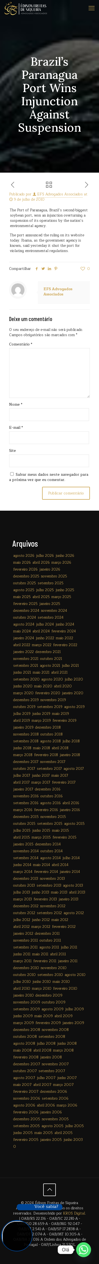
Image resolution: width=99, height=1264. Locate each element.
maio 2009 (43, 1016)
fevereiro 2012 (64, 927)
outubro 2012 (24, 913)
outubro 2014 (51, 851)
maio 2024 (22, 631)
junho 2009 (23, 1016)
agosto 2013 (73, 886)
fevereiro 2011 (44, 961)
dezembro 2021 (48, 652)
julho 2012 (21, 920)
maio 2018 (41, 748)
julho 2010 (22, 982)
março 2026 (61, 563)
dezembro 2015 (26, 817)
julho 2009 (74, 1009)
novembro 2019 (53, 700)
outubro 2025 (24, 583)
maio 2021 (41, 673)
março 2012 (40, 927)
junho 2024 (65, 624)
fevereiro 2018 (46, 755)
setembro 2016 (25, 803)
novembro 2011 (25, 940)
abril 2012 (21, 927)
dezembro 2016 (48, 789)
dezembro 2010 (26, 968)
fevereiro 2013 (45, 899)
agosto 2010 (75, 975)
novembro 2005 (55, 1119)
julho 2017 (21, 776)
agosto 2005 (53, 1126)
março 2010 (41, 989)
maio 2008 (22, 1050)
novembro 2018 (26, 734)
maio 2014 (41, 865)
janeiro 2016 (70, 810)
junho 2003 (73, 1140)
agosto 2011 (49, 947)
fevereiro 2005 (25, 1140)
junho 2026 (65, 556)
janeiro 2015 (23, 844)
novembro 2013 (52, 879)
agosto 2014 (50, 858)
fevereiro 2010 (65, 989)
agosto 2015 (74, 824)
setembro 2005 (26, 1126)
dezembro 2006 (53, 1092)
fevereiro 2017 (64, 782)
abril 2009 (63, 1016)
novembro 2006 (26, 1099)
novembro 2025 (54, 576)
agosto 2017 (74, 769)
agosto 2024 (23, 624)
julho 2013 (21, 892)
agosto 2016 (50, 803)
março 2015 (41, 837)
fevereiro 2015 (64, 837)
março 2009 (23, 1023)
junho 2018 (22, 748)
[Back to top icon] (49, 1189)
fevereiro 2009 (48, 1023)
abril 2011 (58, 954)
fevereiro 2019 (64, 721)
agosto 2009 (53, 1009)
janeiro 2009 (73, 1023)
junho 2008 (67, 1044)
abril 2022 (21, 645)
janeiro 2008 (51, 1057)
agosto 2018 (50, 741)
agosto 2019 (74, 707)
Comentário (20, 344)
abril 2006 (46, 1105)
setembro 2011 (25, 947)
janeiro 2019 (23, 727)
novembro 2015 (53, 817)
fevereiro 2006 (25, 1112)
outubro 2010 (24, 975)
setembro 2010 (50, 975)
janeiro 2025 (49, 604)
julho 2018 (71, 741)
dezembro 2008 (26, 1030)
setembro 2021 (25, 666)
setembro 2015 (49, 824)
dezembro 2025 (26, 576)
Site (12, 450)
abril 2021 (59, 673)
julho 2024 (45, 624)
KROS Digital (74, 1213)
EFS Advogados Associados (60, 194)
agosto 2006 (24, 1105)
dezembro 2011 (47, 934)
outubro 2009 (53, 1002)
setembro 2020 (26, 679)
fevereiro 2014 (46, 872)
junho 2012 (41, 920)
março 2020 (23, 693)
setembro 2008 (51, 1037)
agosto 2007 (24, 1078)
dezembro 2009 (48, 995)
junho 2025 (65, 590)
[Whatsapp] (83, 1249)
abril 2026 (41, 563)
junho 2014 (22, 865)
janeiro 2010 (23, 995)
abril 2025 (41, 597)
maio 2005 (43, 1133)
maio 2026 (22, 563)
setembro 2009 (26, 1009)
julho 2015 (22, 831)
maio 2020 (43, 686)
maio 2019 (60, 714)
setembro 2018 (25, 741)
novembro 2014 (26, 851)
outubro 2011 (50, 940)
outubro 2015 (24, 824)
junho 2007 (67, 1078)
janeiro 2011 (68, 961)
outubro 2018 (51, 734)
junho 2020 (22, 686)
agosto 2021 (50, 666)
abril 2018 (60, 748)
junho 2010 (41, 982)
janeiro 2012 (23, 934)
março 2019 (41, 721)
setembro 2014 (25, 858)
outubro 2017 (24, 769)
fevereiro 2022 (65, 645)
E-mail (16, 427)
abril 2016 (70, 803)
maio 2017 (59, 776)
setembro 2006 (55, 1099)
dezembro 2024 (26, 611)
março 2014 (22, 872)
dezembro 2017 (25, 762)
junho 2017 (41, 776)
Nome (15, 404)
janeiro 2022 (23, 652)
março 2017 (40, 782)
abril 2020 (63, 686)
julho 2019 (22, 714)
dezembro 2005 (26, 1119)
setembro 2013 (49, 886)
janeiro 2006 (51, 1112)
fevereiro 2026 (25, 569)
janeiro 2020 (72, 693)
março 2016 (22, 810)
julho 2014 (71, 858)
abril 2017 (21, 782)
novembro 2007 (55, 1064)
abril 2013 (77, 892)
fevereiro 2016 (46, 810)
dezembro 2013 (25, 879)
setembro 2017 (49, 769)
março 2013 (22, 899)
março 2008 (63, 1050)
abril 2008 (42, 1050)
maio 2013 (59, 892)
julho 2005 (74, 1126)
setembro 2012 (49, 913)
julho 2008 (46, 1044)
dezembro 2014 (48, 844)
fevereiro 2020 (47, 693)
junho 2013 (40, 892)
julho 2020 (74, 679)
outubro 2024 (24, 618)
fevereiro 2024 (63, 631)
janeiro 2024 (23, 638)
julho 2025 (45, 590)
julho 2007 (46, 1078)
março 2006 (67, 1105)
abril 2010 (21, 989)
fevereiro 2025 (25, 604)
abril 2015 (21, 837)
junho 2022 (45, 638)
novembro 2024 (54, 611)
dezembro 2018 (48, 727)
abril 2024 (41, 631)
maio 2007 (22, 1085)
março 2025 (61, 597)
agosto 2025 (23, 590)
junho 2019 (41, 714)
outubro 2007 (25, 1071)
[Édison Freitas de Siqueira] (25, 8)
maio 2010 (61, 982)
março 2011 (22, 961)
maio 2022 (64, 638)
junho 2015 (41, 831)
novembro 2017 (52, 762)
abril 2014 (60, 865)
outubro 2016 (51, 796)
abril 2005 (63, 1133)
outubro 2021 (51, 659)
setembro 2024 (51, 618)
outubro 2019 (24, 707)
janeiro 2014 (70, 872)
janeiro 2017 (23, 789)
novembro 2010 (54, 968)
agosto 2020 (52, 679)
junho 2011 (22, 954)
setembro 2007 (51, 1071)
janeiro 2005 (51, 1140)
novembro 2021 (25, 659)
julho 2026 (45, 556)
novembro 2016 (26, 796)
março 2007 (63, 1085)
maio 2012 (59, 920)
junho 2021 (22, 673)
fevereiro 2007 (25, 1092)
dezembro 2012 (25, 906)
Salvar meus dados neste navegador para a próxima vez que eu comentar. (48, 477)
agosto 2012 (74, 913)
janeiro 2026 (49, 569)
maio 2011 (40, 954)
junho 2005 (23, 1133)
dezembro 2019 (26, 700)
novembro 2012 (52, 906)
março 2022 (41, 645)
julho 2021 (70, 666)
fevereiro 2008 (25, 1057)
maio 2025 (22, 597)
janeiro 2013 (68, 899)
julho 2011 (69, 947)
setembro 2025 (51, 583)
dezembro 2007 (26, 1064)
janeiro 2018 (70, 755)
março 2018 (22, 755)
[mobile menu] (91, 8)
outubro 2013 (24, 886)
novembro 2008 (55, 1030)
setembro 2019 (49, 707)
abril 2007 (42, 1085)
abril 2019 (21, 721)
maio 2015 (60, 831)
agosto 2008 (24, 1044)
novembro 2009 (26, 1002)
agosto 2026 (23, 556)
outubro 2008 (25, 1037)
